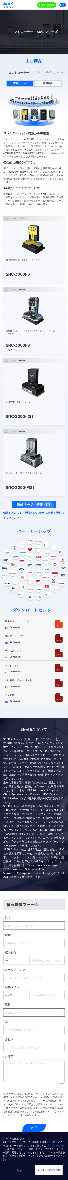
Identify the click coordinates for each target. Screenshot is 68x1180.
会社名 (9, 1039)
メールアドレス (15, 969)
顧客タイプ (12, 987)
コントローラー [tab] (18, 72)
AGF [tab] (37, 72)
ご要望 (9, 1056)
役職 (8, 935)
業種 (8, 1004)
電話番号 (11, 952)
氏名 (8, 917)
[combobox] (34, 1012)
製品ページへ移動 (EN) (34, 504)
